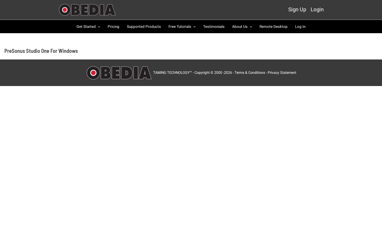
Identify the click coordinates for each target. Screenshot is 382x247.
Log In (300, 26)
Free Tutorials (179, 26)
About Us (240, 26)
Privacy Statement (282, 72)
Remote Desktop (274, 26)
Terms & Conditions (250, 72)
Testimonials (214, 26)
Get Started (86, 26)
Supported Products (144, 26)
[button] (98, 26)
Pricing (113, 26)
